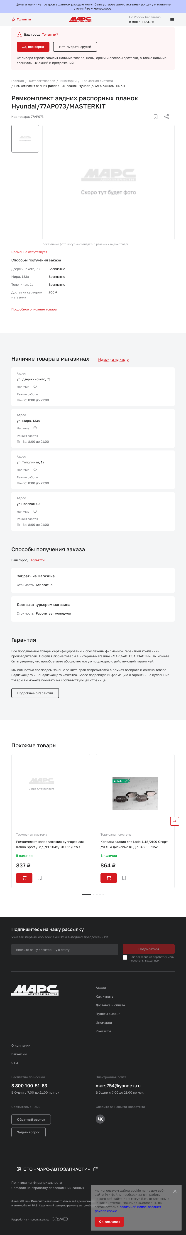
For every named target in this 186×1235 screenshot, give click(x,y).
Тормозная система (31, 834)
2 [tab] (93, 894)
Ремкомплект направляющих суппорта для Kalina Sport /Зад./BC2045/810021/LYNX (50, 844)
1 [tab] (86, 894)
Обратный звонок (31, 1119)
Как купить (104, 996)
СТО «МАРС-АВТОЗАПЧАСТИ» (56, 1169)
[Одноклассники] (157, 122)
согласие (142, 957)
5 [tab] (103, 894)
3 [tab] (97, 894)
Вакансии (19, 1054)
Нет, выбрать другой (75, 47)
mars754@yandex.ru (118, 1085)
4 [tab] (100, 894)
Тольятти (38, 560)
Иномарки (104, 1022)
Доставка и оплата (110, 1005)
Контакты (103, 1031)
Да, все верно (33, 47)
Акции (101, 987)
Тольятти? (50, 34)
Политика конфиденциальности (36, 1182)
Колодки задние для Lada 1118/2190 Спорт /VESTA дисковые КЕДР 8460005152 (134, 844)
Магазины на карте (113, 359)
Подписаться (148, 949)
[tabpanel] (50, 821)
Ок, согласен (109, 1221)
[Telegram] (143, 122)
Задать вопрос (28, 1132)
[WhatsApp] (165, 122)
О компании (20, 1045)
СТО (14, 1063)
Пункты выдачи (108, 1014)
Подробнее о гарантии (35, 693)
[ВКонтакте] (150, 122)
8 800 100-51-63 (141, 22)
